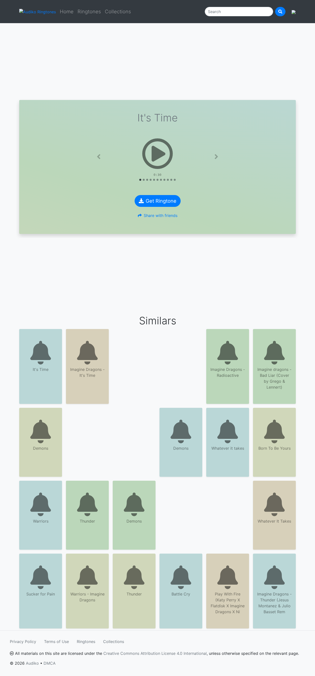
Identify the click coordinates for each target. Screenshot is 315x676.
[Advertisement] (157, 61)
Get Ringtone (161, 201)
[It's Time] (157, 153)
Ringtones (89, 12)
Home (67, 12)
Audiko (32, 663)
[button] (98, 156)
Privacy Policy (23, 641)
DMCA (50, 663)
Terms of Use (56, 641)
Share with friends (160, 215)
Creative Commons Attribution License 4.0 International (155, 653)
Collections (118, 12)
